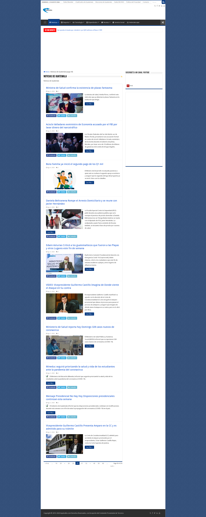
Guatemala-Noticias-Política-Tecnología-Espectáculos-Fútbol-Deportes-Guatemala (45, 22)
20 (61, 463)
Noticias (54, 22)
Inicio (47, 72)
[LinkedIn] (162, 5)
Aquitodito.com (65, 513)
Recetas (106, 22)
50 (98, 463)
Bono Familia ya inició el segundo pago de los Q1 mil (74, 164)
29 (73, 463)
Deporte (66, 22)
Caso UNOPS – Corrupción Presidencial (70, 30)
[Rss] (155, 5)
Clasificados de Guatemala (84, 2)
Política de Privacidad (133, 2)
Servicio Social (119, 22)
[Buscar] (163, 2)
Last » (112, 466)
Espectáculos (93, 22)
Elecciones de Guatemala (103, 2)
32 (86, 463)
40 (94, 463)
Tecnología (79, 22)
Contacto (146, 2)
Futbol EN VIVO (119, 2)
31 (82, 463)
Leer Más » (89, 104)
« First (47, 463)
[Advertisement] (110, 11)
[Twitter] (159, 5)
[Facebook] (157, 5)
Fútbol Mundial (68, 2)
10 (56, 463)
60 (103, 463)
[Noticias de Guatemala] (48, 10)
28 (69, 463)
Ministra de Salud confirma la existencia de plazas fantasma (79, 87)
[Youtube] (164, 5)
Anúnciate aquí (134, 22)
